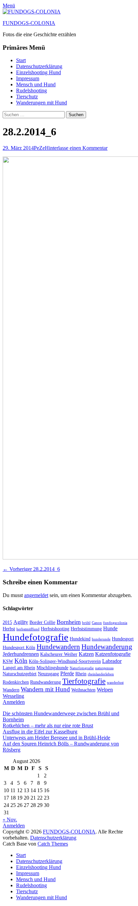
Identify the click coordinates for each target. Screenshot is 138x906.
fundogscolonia (115, 623)
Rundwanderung (45, 682)
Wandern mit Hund (45, 689)
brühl (86, 623)
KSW (8, 661)
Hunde (110, 628)
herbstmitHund (28, 629)
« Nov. (10, 819)
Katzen (86, 654)
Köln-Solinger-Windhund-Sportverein (65, 661)
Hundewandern (58, 647)
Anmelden (14, 702)
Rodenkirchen (16, 682)
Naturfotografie (82, 668)
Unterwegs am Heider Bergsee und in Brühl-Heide (56, 737)
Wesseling (13, 696)
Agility (20, 622)
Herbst (9, 628)
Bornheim (69, 622)
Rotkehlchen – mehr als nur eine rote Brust (48, 725)
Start (21, 60)
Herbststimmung (86, 628)
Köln (20, 660)
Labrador (112, 661)
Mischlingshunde (52, 667)
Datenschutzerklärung (39, 66)
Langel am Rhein (19, 667)
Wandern (11, 689)
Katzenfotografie (113, 654)
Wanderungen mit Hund (41, 102)
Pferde (67, 673)
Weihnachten (83, 689)
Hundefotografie (35, 637)
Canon (97, 623)
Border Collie (42, 622)
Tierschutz (27, 96)
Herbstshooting (55, 628)
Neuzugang (48, 673)
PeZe (39, 148)
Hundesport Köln (19, 647)
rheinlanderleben (101, 674)
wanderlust (115, 682)
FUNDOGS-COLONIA (29, 23)
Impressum (27, 78)
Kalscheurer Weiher (58, 654)
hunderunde (101, 639)
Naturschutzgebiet (20, 673)
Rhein (80, 673)
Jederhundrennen (21, 654)
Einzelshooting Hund (38, 72)
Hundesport (123, 638)
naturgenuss (104, 668)
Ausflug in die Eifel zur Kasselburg (40, 731)
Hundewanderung (106, 646)
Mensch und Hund (36, 84)
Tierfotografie (84, 681)
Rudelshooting (31, 90)
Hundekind (80, 638)
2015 (7, 622)
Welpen (105, 689)
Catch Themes (53, 844)
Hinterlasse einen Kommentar (76, 148)
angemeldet (36, 595)
